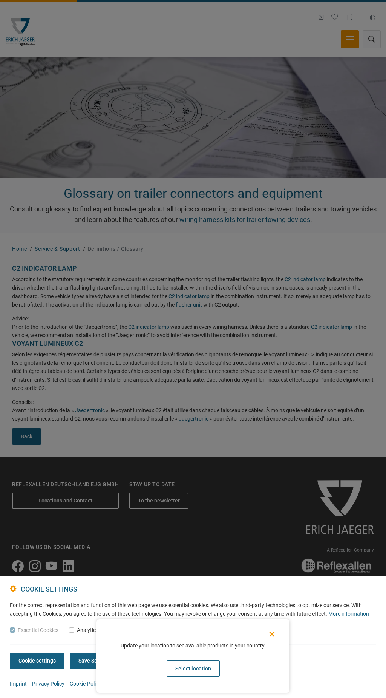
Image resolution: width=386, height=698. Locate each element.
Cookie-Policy (85, 684)
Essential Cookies (38, 630)
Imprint (18, 684)
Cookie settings (37, 661)
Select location (193, 669)
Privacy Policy (48, 684)
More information (348, 614)
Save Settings (94, 661)
